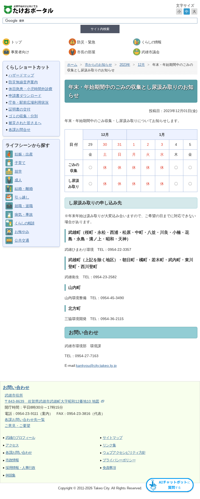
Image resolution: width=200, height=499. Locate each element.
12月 (141, 65)
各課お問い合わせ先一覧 (25, 419)
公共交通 (22, 240)
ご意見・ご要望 (17, 425)
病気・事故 (24, 214)
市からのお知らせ (98, 65)
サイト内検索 (100, 29)
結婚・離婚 (24, 189)
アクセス (12, 445)
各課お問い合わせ (18, 453)
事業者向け (20, 52)
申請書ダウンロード (25, 96)
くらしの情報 (151, 42)
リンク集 (109, 445)
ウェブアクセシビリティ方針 (124, 453)
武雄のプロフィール (20, 438)
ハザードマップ (21, 75)
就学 (18, 171)
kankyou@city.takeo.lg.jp (96, 365)
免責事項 (109, 468)
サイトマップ (112, 438)
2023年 (125, 65)
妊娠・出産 (24, 154)
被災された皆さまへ (25, 123)
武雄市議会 (150, 52)
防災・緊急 (86, 42)
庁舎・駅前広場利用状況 (29, 102)
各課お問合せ (19, 129)
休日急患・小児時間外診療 (30, 89)
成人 (18, 180)
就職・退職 (24, 206)
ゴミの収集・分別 (23, 116)
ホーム (72, 65)
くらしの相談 (24, 223)
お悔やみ (22, 232)
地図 (95, 401)
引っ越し (22, 197)
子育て (20, 163)
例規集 (10, 475)
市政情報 (12, 460)
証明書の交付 (19, 109)
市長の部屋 (86, 52)
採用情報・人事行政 (20, 468)
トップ (16, 42)
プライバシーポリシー (119, 460)
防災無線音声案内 (23, 82)
